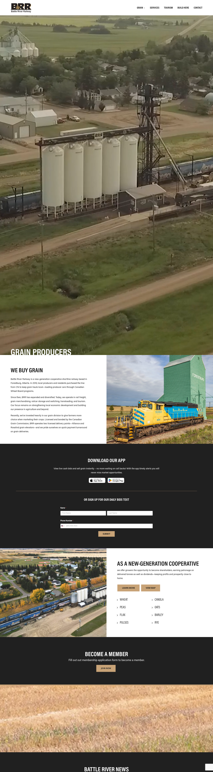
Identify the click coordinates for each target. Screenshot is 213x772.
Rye (157, 622)
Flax (122, 615)
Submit (106, 534)
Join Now (106, 668)
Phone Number (66, 521)
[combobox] (62, 526)
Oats (157, 607)
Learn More (128, 588)
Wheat (124, 600)
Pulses (124, 622)
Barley (159, 615)
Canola (159, 600)
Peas (123, 607)
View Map (150, 588)
